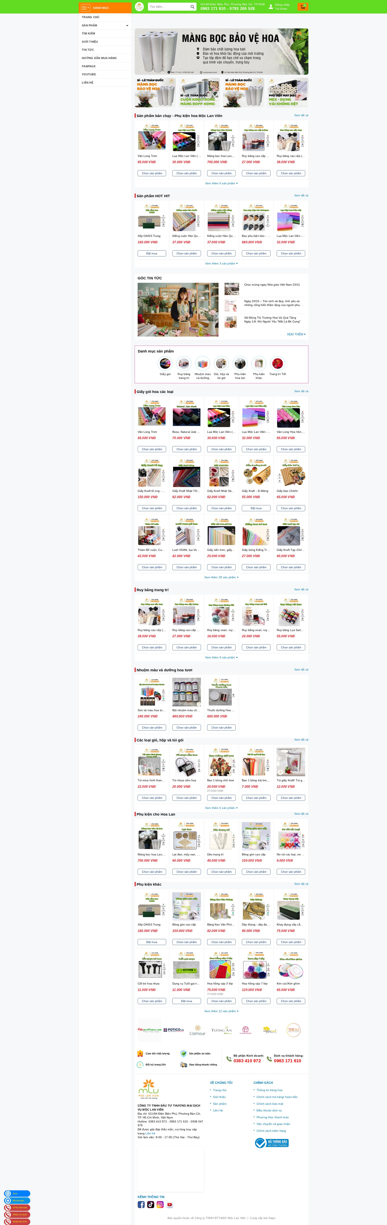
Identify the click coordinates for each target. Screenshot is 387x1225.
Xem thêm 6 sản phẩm (220, 183)
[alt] (222, 51)
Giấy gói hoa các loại (155, 392)
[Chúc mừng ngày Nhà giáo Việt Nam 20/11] (233, 289)
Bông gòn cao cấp (253, 854)
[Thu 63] (294, 1030)
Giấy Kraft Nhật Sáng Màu (224, 490)
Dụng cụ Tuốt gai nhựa (187, 983)
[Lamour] (198, 1030)
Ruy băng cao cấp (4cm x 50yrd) (298, 156)
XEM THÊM (295, 334)
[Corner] (246, 1030)
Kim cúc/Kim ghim (288, 983)
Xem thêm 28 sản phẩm (220, 577)
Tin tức (88, 49)
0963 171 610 (287, 1060)
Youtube (89, 74)
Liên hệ (87, 82)
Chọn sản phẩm (152, 173)
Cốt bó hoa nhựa (149, 983)
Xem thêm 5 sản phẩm (220, 807)
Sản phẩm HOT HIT (153, 196)
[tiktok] (152, 1204)
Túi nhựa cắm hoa (184, 780)
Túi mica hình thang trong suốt (158, 780)
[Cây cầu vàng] (270, 1030)
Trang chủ (90, 17)
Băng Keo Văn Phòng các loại (226, 924)
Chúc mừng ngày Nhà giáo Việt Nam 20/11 (272, 284)
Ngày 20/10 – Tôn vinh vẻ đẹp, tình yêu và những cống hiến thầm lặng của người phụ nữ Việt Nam (272, 305)
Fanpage (89, 66)
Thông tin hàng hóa (270, 1090)
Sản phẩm (89, 25)
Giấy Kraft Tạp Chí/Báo (292, 549)
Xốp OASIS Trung (149, 235)
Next (308, 1030)
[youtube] (170, 1204)
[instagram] (161, 1204)
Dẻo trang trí (215, 854)
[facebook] (142, 1204)
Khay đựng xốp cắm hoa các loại (298, 924)
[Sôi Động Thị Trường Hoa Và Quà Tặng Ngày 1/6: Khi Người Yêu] (233, 322)
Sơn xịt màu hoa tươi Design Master (161, 710)
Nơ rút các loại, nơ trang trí (294, 854)
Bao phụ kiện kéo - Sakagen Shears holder (270, 235)
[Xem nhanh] (151, 137)
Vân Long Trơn (147, 156)
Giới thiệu (90, 41)
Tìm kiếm (88, 33)
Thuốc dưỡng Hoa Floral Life (226, 710)
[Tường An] (222, 1030)
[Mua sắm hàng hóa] (178, 310)
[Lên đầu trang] (380, 1218)
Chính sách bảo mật (270, 1103)
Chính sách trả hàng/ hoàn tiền (277, 1097)
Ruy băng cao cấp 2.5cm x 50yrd (263, 156)
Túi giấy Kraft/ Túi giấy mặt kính (297, 780)
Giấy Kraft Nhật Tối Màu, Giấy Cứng (196, 490)
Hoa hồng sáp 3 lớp (220, 983)
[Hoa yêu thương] (150, 1030)
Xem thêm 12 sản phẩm (220, 1011)
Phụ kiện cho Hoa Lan (156, 814)
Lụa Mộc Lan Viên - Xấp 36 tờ (296, 235)
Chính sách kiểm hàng (271, 1130)
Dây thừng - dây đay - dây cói (261, 924)
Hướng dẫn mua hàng (99, 58)
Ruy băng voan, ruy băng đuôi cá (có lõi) (268, 630)
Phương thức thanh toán (273, 1117)
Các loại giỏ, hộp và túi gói (160, 740)
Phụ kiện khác (149, 884)
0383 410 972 (247, 1060)
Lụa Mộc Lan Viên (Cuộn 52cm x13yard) (198, 156)
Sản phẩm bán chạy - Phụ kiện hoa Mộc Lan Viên (180, 116)
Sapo (272, 1218)
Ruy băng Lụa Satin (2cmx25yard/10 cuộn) (305, 630)
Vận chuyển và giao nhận (273, 1124)
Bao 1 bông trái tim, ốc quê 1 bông (264, 780)
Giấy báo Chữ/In (287, 490)
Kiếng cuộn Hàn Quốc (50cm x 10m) (196, 235)
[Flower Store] (174, 1030)
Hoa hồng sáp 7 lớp (255, 983)
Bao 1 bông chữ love (220, 780)
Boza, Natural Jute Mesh (188, 431)
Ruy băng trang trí (153, 590)
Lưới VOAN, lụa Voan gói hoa (191, 549)
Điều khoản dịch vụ (269, 1110)
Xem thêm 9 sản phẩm (220, 657)
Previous (135, 1030)
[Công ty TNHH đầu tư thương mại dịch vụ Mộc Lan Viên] (139, 6)
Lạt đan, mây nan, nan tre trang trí (194, 854)
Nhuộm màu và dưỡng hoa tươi (164, 670)
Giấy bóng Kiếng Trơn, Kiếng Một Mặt (266, 549)
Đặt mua (151, 253)
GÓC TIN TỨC (150, 278)
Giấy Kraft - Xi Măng (255, 490)
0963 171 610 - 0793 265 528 (228, 8)
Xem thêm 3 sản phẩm (220, 263)
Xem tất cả (301, 115)
